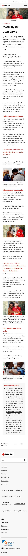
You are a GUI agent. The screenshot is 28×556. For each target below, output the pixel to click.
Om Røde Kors (5, 477)
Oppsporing (6, 23)
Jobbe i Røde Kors (19, 503)
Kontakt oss (4, 484)
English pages (18, 490)
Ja (16, 444)
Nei (22, 444)
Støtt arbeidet (4, 481)
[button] (14, 231)
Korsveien (24, 1)
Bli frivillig (4, 470)
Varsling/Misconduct (20, 511)
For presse (17, 496)
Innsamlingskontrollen (15, 548)
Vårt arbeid (4, 474)
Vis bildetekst (14, 20)
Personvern (4, 552)
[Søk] (25, 460)
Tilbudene (4, 467)
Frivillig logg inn (15, 1)
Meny (25, 5)
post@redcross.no (7, 496)
